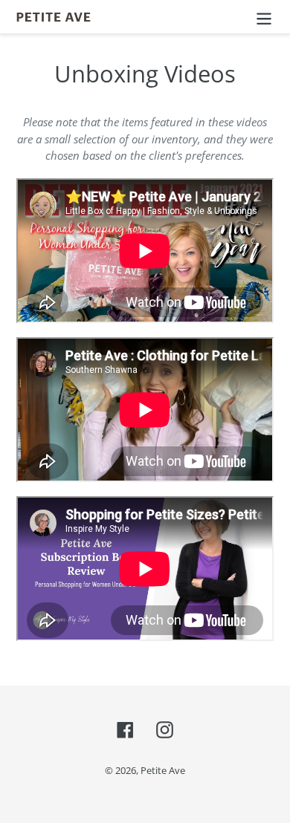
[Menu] (264, 16)
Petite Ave (163, 770)
